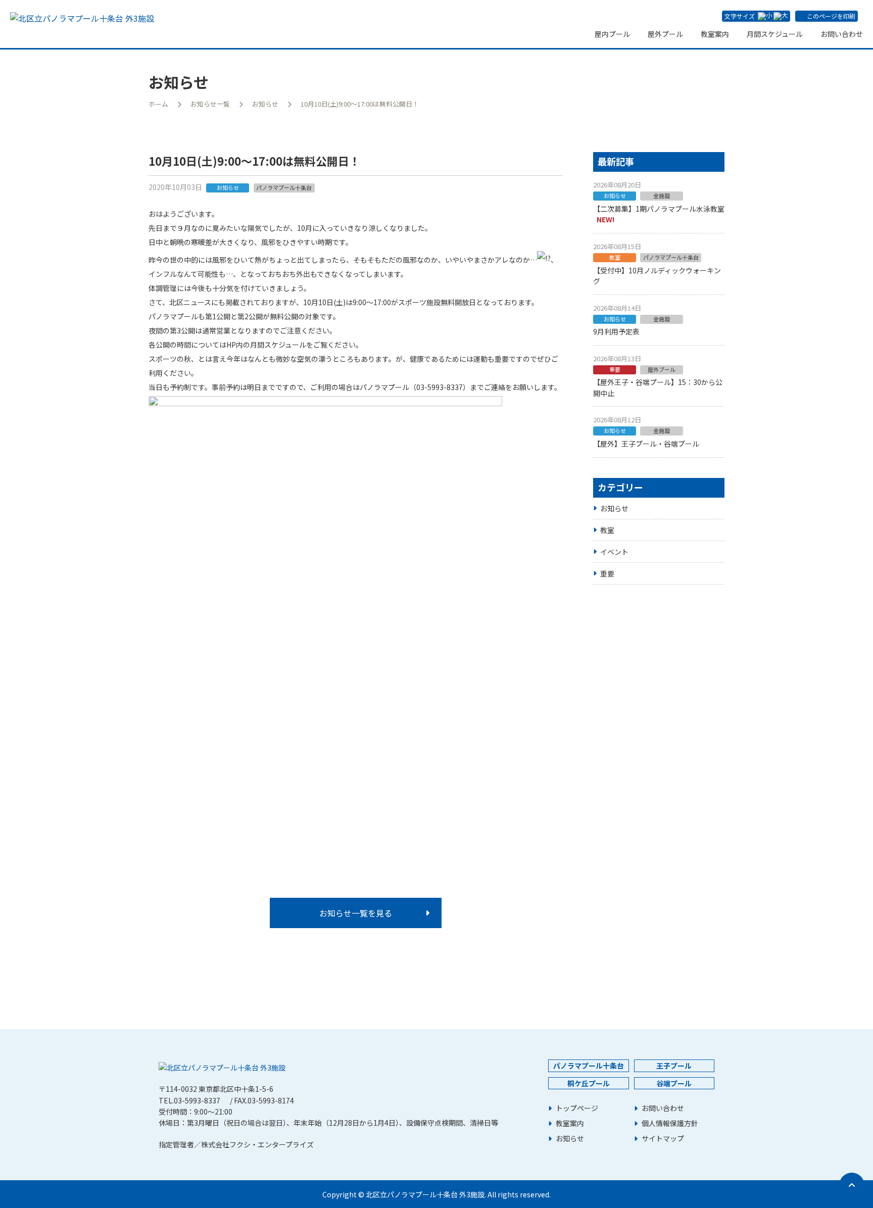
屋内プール (612, 33)
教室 (607, 530)
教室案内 (715, 33)
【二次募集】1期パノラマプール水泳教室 (658, 209)
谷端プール (674, 1083)
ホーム (158, 104)
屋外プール (665, 33)
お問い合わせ (841, 33)
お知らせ (265, 104)
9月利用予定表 (616, 331)
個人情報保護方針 (670, 1123)
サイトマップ (663, 1138)
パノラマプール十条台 (588, 1065)
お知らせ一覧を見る (355, 913)
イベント (614, 552)
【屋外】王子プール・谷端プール (646, 444)
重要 (607, 573)
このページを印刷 (831, 16)
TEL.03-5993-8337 (189, 1100)
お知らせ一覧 (210, 104)
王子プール (674, 1065)
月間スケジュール (775, 33)
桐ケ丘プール (588, 1083)
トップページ (577, 1108)
